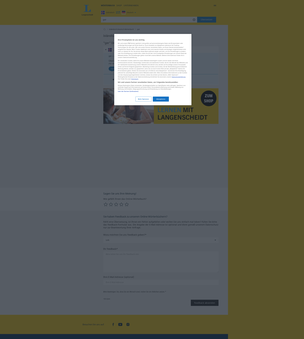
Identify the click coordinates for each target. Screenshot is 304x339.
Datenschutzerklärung (178, 77)
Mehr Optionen (143, 99)
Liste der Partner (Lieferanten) (128, 91)
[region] (152, 69)
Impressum (134, 79)
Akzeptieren (160, 99)
